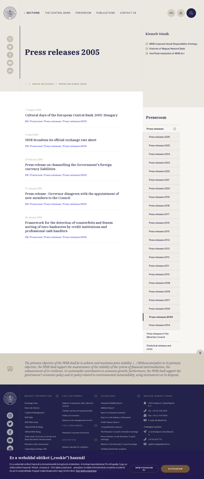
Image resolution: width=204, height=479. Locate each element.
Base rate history (32, 408)
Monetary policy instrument (36, 444)
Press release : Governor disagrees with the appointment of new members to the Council (72, 196)
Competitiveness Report (111, 427)
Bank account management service (77, 420)
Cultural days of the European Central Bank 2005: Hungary (71, 115)
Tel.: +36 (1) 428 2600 (157, 410)
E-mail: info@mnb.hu (157, 420)
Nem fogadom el (144, 469)
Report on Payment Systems (113, 412)
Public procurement (70, 415)
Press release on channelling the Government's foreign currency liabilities (68, 167)
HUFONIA (29, 417)
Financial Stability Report (111, 403)
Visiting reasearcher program (113, 449)
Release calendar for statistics (75, 447)
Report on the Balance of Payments (116, 417)
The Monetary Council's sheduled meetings (119, 431)
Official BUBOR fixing (34, 427)
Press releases (155, 129)
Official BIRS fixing (33, 431)
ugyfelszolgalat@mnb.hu (159, 444)
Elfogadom (175, 469)
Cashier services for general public (77, 410)
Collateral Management (34, 412)
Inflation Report (107, 408)
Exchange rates (31, 403)
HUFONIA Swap (31, 422)
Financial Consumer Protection (75, 432)
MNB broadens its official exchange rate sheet (60, 140)
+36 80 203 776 (155, 439)
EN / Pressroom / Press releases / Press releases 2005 (56, 121)
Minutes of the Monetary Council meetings (119, 444)
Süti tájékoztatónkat (86, 471)
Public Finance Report (110, 422)
